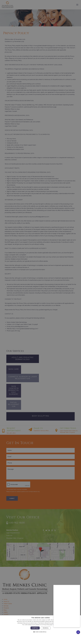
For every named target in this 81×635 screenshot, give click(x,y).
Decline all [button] (46, 628)
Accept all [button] (35, 628)
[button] (40, 632)
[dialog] (40, 625)
